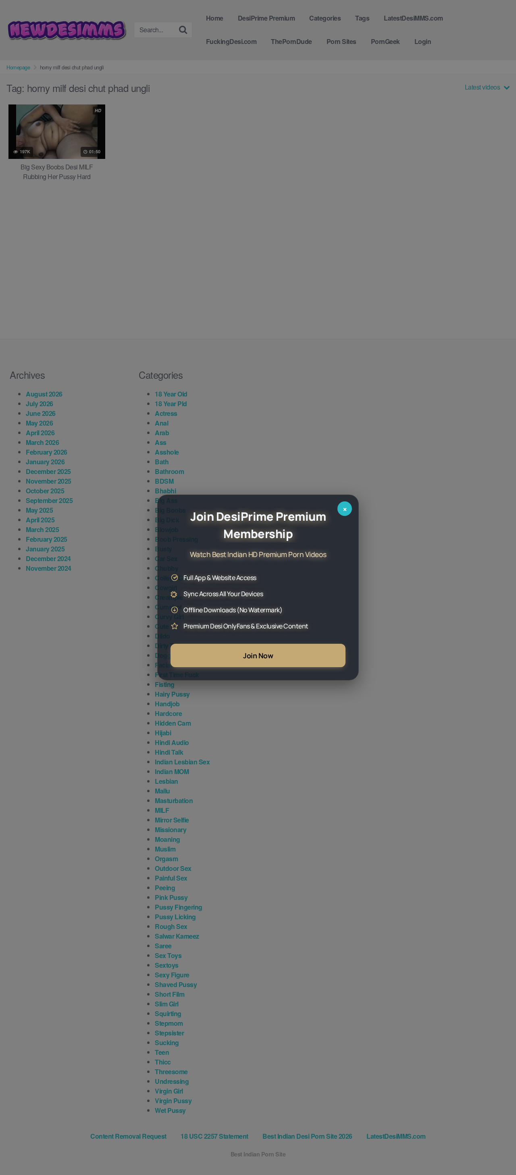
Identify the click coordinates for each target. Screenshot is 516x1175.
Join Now (258, 655)
